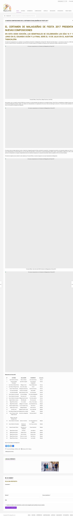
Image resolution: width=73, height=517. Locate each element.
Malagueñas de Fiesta (10, 451)
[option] (50, 466)
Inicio (17, 10)
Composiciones (38, 10)
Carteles (46, 10)
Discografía (52, 10)
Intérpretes (30, 10)
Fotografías (60, 10)
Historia (23, 10)
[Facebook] (69, 1)
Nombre (7, 495)
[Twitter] (71, 1)
